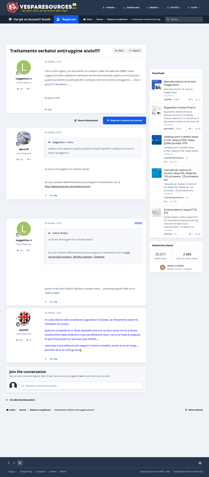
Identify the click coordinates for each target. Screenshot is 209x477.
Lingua (11, 471)
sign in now (77, 376)
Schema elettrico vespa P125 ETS (180, 211)
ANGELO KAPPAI (175, 265)
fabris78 (24, 149)
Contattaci (40, 471)
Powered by (188, 471)
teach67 (23, 330)
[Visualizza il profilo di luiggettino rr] (24, 67)
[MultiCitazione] (46, 195)
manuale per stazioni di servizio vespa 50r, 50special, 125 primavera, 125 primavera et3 (181, 174)
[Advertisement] (76, 33)
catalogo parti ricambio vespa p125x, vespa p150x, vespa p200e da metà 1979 (181, 140)
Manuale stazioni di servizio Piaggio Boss (180, 83)
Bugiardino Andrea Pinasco (180, 107)
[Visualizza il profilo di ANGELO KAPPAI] (162, 267)
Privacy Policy (26, 471)
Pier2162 (168, 234)
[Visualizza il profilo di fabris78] (24, 138)
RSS (64, 471)
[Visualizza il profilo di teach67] (24, 318)
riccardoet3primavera (173, 157)
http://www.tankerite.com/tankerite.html (67, 186)
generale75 (169, 128)
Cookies (52, 471)
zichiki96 (168, 99)
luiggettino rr (24, 78)
